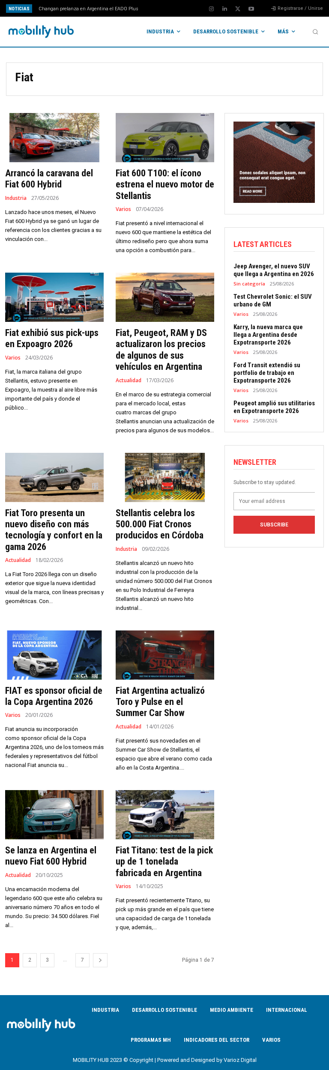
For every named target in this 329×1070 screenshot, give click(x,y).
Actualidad (128, 380)
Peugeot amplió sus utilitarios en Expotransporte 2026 (274, 407)
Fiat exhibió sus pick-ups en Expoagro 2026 (52, 338)
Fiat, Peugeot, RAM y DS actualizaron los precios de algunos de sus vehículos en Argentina (161, 349)
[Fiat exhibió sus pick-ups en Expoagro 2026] (54, 297)
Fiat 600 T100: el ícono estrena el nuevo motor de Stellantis (165, 184)
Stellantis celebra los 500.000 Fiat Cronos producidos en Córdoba (159, 524)
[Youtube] (251, 9)
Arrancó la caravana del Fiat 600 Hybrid (49, 179)
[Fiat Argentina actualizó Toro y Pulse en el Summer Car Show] (165, 655)
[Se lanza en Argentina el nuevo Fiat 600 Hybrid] (54, 814)
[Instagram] (211, 9)
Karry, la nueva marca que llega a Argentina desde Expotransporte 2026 (268, 334)
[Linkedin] (224, 9)
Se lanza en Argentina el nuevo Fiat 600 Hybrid (50, 856)
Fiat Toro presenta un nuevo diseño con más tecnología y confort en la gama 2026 (53, 530)
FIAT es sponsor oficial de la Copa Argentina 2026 (53, 696)
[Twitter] (237, 9)
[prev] (167, 8)
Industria (16, 198)
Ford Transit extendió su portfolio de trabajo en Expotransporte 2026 (266, 372)
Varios (123, 209)
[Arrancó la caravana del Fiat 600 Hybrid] (54, 137)
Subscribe (274, 525)
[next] (180, 8)
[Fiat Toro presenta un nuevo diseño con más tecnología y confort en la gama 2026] (54, 477)
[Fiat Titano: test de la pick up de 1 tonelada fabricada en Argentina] (165, 814)
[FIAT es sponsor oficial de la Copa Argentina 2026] (54, 655)
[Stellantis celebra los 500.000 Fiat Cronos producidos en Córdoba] (165, 477)
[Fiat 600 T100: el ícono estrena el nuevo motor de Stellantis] (165, 137)
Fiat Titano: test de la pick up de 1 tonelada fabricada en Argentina (164, 861)
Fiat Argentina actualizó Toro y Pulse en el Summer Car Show (160, 702)
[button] (315, 31)
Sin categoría (249, 283)
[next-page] (100, 960)
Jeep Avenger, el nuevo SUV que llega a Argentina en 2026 (273, 270)
